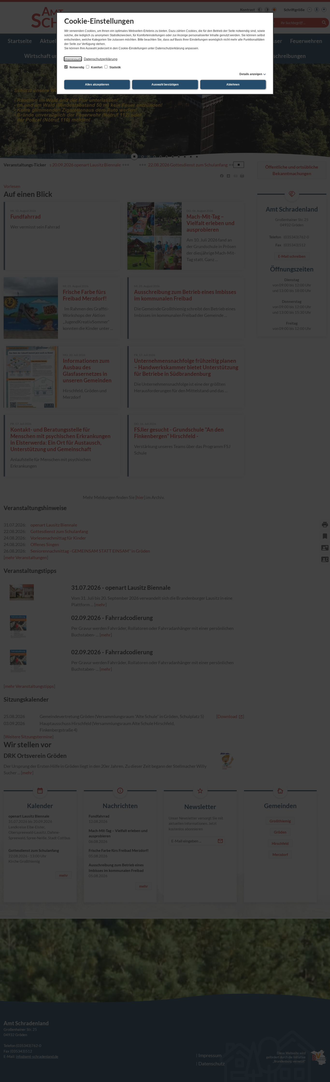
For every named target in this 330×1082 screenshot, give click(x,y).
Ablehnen (232, 84)
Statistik (115, 67)
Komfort (96, 67)
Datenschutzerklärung (100, 59)
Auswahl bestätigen (165, 84)
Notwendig (77, 67)
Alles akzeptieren (97, 84)
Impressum (72, 59)
